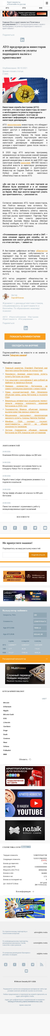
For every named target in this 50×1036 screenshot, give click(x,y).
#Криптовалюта (10, 319)
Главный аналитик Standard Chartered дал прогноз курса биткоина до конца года (26, 369)
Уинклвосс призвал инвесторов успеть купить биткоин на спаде (26, 375)
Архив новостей (25, 1005)
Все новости (23, 517)
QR (41, 1002)
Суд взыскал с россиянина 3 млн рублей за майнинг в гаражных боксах (26, 381)
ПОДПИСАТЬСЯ (38, 555)
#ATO (5, 317)
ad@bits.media (42, 954)
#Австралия (33, 317)
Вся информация (23, 892)
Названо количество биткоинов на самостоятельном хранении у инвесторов (26, 387)
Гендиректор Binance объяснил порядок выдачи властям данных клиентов (26, 410)
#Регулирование (25, 319)
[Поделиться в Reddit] (34, 40)
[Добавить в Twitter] (10, 40)
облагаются (41, 251)
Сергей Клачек (17, 298)
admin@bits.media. (27, 996)
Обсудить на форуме (25, 345)
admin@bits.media (40, 932)
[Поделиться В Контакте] (28, 40)
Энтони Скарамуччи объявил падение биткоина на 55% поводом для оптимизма (26, 431)
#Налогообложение (17, 317)
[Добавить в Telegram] (16, 40)
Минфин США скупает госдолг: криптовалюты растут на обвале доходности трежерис (26, 424)
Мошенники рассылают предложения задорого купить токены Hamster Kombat (26, 416)
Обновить (23, 759)
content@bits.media (40, 943)
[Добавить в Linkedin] (22, 40)
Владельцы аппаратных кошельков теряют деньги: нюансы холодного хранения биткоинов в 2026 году (26, 403)
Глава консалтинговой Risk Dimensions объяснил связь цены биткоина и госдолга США (26, 395)
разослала (25, 163)
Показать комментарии (25, 336)
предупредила (14, 124)
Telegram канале (18, 355)
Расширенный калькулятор (14, 659)
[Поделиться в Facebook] (5, 40)
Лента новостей (11, 446)
